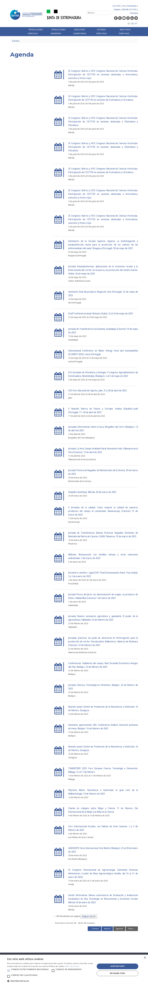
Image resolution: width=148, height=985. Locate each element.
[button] (8, 970)
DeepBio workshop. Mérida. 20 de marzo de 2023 (92, 492)
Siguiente (119, 928)
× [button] (145, 958)
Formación (131, 5)
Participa (134, 13)
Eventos (16, 40)
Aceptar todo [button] (117, 966)
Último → (132, 928)
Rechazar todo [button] (117, 973)
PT (136, 23)
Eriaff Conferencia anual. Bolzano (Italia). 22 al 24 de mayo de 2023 (100, 313)
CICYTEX (116, 5)
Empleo (117, 9)
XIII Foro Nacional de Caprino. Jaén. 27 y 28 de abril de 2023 (97, 390)
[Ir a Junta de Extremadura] (64, 14)
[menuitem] (37, 31)
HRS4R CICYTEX (129, 9)
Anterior (107, 928)
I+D (123, 5)
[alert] (74, 970)
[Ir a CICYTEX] (26, 15)
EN (132, 23)
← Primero (94, 928)
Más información (72, 966)
